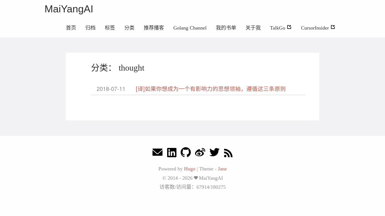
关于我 (253, 28)
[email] (157, 153)
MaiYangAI (69, 9)
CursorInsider (315, 28)
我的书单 (226, 28)
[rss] (228, 153)
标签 (110, 28)
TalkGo (278, 28)
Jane (222, 169)
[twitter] (214, 153)
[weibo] (200, 153)
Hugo (189, 169)
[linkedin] (171, 153)
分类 (129, 28)
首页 (71, 28)
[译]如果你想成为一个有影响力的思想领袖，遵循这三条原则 (211, 88)
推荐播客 (154, 28)
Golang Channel (190, 28)
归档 (90, 28)
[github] (186, 153)
